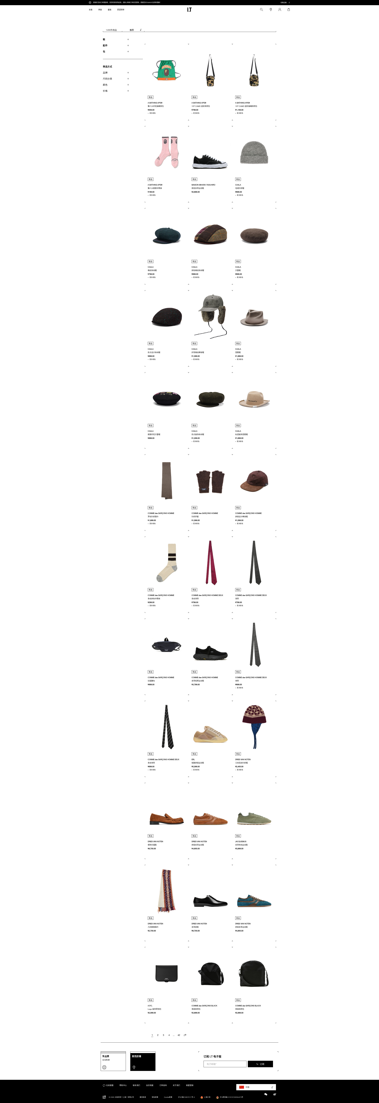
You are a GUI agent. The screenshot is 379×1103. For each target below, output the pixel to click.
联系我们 (136, 1085)
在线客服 (110, 1085)
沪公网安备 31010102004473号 (231, 1097)
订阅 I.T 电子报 (212, 1056)
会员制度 (150, 1085)
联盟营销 (189, 1085)
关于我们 (176, 1085)
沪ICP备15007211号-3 (186, 1097)
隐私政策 (155, 1097)
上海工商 (207, 1097)
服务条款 (143, 1097)
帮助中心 (123, 1085)
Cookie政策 (168, 1097)
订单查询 (163, 1085)
